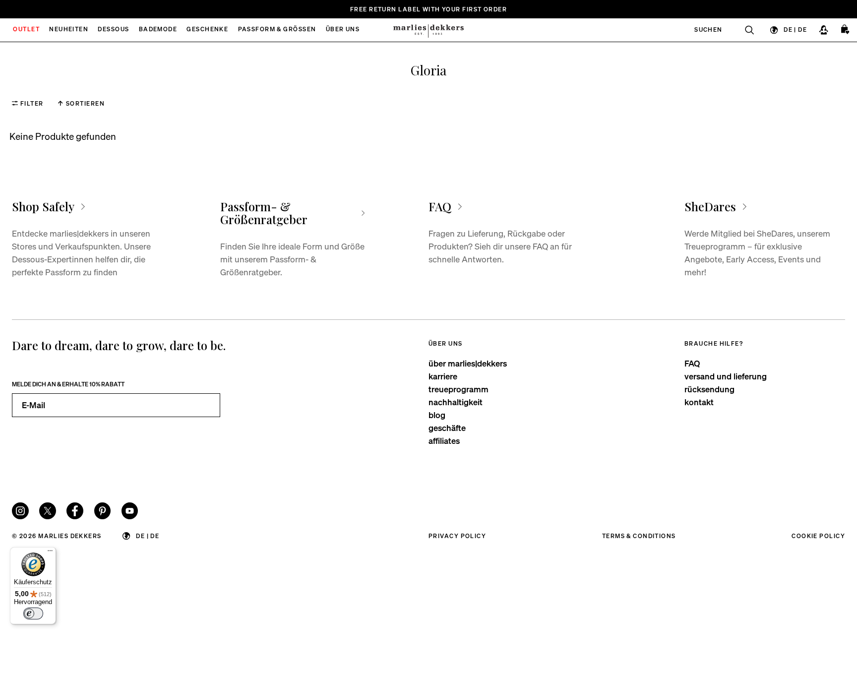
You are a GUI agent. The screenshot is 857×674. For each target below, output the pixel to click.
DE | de (795, 29)
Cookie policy (818, 536)
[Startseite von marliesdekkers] (428, 30)
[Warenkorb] (845, 29)
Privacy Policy (457, 536)
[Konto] (823, 29)
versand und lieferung (725, 376)
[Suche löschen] (744, 29)
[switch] (33, 613)
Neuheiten (68, 29)
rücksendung (709, 389)
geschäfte (447, 428)
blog (436, 415)
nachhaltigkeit (455, 402)
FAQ (692, 363)
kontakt (699, 402)
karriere (442, 376)
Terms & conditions (639, 536)
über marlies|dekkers (467, 363)
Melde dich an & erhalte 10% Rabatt (68, 384)
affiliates (444, 440)
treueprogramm (458, 389)
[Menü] (50, 553)
